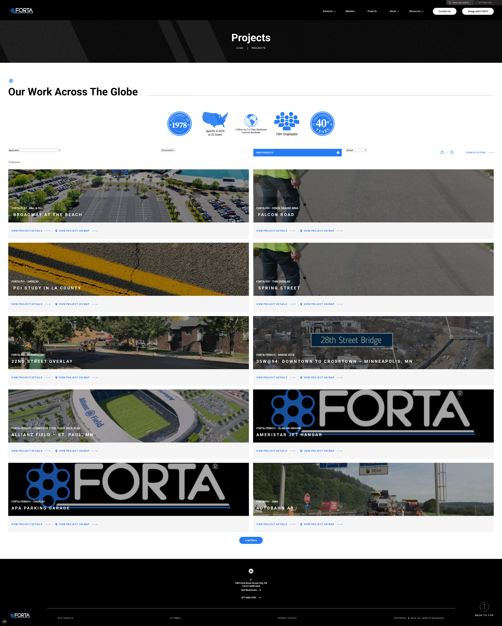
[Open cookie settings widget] (4, 621)
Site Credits (65, 618)
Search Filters (476, 152)
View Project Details (27, 230)
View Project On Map (74, 230)
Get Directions (249, 590)
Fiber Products (264, 152)
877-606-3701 (248, 597)
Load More (251, 540)
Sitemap (175, 618)
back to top (484, 615)
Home (240, 48)
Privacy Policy (287, 618)
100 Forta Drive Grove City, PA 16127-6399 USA (251, 584)
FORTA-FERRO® (267, 161)
